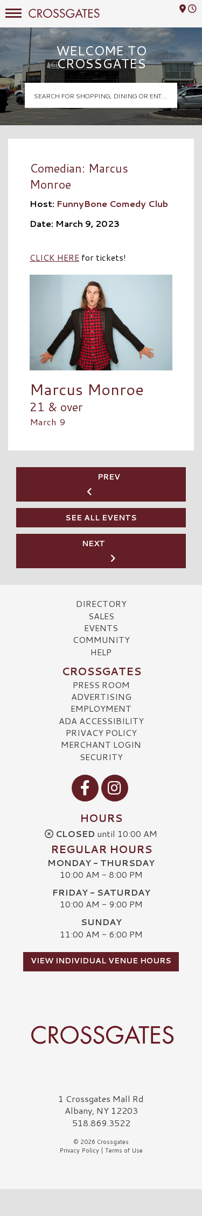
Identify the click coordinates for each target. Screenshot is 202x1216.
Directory (101, 603)
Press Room (101, 684)
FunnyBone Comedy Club (112, 203)
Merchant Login (101, 744)
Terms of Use (124, 1150)
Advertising (101, 696)
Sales (101, 616)
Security (101, 756)
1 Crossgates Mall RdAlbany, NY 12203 (101, 1104)
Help (101, 652)
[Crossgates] (101, 1035)
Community (101, 639)
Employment (101, 708)
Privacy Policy (101, 732)
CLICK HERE (54, 257)
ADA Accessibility (101, 720)
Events (101, 627)
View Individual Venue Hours (101, 960)
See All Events (101, 517)
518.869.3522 (101, 1123)
